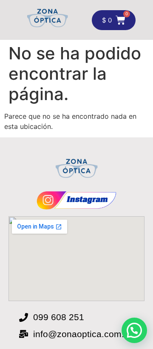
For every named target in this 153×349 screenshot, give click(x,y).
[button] (134, 330)
